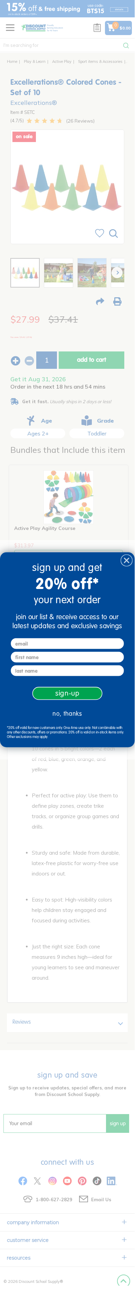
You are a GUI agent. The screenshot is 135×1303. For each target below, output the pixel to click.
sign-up (67, 693)
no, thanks (67, 713)
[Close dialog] (126, 560)
